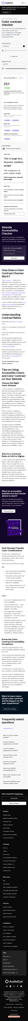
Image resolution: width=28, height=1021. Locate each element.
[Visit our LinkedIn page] (6, 986)
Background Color (6, 61)
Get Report (6, 12)
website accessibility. (8, 346)
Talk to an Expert (14, 803)
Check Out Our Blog (10, 709)
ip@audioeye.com (13, 1000)
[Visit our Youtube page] (21, 986)
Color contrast (6, 280)
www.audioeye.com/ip (11, 999)
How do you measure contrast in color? (9, 763)
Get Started (14, 798)
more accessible (14, 356)
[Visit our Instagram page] (10, 986)
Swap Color (15, 56)
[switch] (3, 149)
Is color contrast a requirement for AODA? (10, 749)
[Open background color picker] (24, 64)
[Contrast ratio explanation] (16, 77)
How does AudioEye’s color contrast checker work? (11, 782)
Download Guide (9, 511)
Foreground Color (6, 43)
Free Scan (14, 258)
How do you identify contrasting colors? (9, 769)
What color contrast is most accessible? (12, 776)
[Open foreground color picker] (24, 46)
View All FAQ (7, 728)
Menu (23, 3)
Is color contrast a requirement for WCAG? (10, 743)
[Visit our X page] (14, 986)
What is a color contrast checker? (10, 736)
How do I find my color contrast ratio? (10, 756)
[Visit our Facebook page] (17, 986)
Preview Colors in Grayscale (13, 148)
